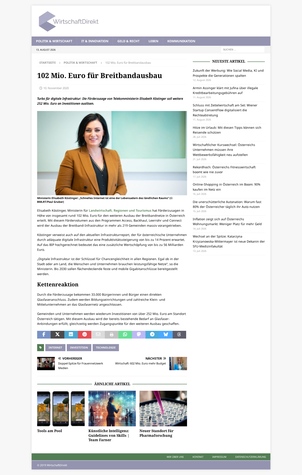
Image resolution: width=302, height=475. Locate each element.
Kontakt (198, 456)
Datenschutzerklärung (250, 456)
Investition (79, 347)
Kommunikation (181, 41)
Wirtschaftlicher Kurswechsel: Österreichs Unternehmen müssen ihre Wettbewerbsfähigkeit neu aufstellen (224, 150)
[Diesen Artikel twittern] (57, 335)
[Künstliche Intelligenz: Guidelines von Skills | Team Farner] (112, 408)
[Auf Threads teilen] (179, 335)
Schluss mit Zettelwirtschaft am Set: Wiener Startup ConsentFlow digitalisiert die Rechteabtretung (225, 110)
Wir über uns (175, 456)
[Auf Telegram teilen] (152, 335)
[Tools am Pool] (61, 408)
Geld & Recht (128, 41)
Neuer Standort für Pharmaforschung (157, 433)
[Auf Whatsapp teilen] (125, 335)
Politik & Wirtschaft (54, 41)
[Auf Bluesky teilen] (165, 335)
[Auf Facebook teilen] (44, 335)
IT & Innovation (94, 41)
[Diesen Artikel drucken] (111, 335)
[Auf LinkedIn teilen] (71, 335)
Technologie (106, 347)
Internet (55, 347)
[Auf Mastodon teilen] (138, 335)
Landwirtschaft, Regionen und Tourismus (120, 210)
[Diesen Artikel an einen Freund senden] (98, 335)
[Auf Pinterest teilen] (84, 335)
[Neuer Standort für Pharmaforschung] (163, 408)
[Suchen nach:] (243, 49)
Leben (153, 41)
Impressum (219, 456)
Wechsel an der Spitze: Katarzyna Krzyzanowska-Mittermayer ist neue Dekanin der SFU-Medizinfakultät (229, 241)
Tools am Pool (49, 430)
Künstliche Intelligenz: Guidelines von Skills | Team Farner (108, 435)
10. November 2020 (56, 88)
